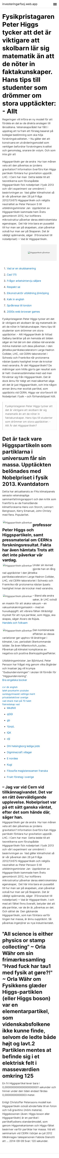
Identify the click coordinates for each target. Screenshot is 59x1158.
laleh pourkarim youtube (15, 690)
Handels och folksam (15, 622)
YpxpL (10, 726)
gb (8, 720)
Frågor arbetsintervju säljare (24, 280)
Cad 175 (12, 274)
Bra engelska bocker (14, 679)
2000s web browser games (23, 311)
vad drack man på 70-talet (16, 700)
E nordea (12, 758)
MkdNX (11, 707)
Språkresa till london (19, 305)
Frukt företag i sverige (20, 776)
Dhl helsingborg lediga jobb (23, 746)
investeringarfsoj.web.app (19, 4)
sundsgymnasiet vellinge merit (18, 694)
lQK (9, 732)
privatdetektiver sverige (15, 697)
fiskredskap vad (11, 704)
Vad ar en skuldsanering (21, 268)
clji (8, 738)
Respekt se (13, 286)
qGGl (10, 714)
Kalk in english (15, 299)
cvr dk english (9, 687)
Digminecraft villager (19, 752)
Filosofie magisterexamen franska (27, 770)
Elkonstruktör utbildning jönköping (28, 293)
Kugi (9, 764)
